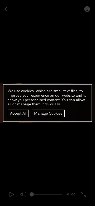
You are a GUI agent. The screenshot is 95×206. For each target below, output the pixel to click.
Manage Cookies (48, 113)
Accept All (18, 113)
